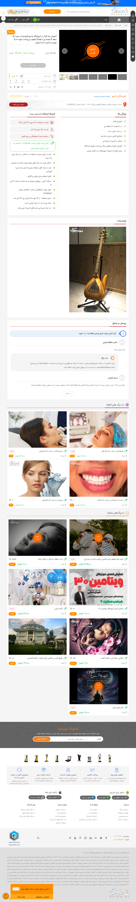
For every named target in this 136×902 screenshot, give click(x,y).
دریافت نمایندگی (91, 816)
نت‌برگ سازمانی (60, 809)
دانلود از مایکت (86, 797)
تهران (105, 19)
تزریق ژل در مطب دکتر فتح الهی (52, 500)
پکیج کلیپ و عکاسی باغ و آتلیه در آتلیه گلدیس (44, 658)
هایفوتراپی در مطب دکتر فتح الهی (112, 451)
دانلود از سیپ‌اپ (35, 797)
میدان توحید (47, 76)
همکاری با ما (93, 813)
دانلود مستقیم (52, 797)
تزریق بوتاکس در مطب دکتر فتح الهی (50, 451)
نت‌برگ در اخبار (123, 819)
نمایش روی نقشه (18, 104)
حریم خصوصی (123, 816)
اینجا (97, 151)
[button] (64, 51)
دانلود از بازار (102, 797)
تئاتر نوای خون (118, 707)
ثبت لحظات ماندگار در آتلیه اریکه (50, 559)
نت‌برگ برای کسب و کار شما (88, 819)
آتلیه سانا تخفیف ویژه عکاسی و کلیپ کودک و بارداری (103, 559)
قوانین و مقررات (123, 813)
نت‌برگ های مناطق (28, 813)
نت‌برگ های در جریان (27, 809)
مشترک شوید (42, 739)
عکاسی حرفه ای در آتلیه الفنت (112, 658)
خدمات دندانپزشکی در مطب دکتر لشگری (110, 500)
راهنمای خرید (61, 813)
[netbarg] (119, 893)
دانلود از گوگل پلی (118, 797)
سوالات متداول (61, 823)
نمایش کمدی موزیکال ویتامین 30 (111, 608)
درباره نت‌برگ (123, 809)
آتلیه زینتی (58, 608)
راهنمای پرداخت (60, 816)
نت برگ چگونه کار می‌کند (58, 819)
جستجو (52, 11)
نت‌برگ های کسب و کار (27, 816)
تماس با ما (93, 809)
